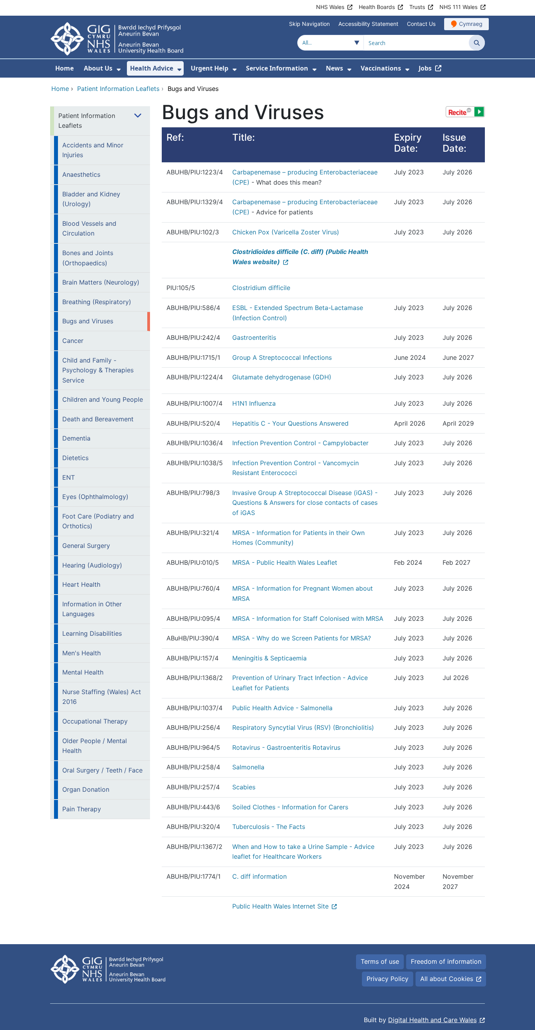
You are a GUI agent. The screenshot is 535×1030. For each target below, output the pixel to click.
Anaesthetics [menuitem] (81, 174)
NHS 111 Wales (458, 7)
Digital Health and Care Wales (432, 1020)
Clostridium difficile (261, 288)
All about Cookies (446, 979)
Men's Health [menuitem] (81, 653)
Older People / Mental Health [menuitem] (94, 746)
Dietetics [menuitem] (75, 458)
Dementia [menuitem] (76, 438)
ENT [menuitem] (68, 477)
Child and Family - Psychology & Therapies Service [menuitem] (98, 370)
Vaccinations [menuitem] (381, 68)
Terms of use (380, 961)
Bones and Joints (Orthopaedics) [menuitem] (87, 258)
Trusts (417, 7)
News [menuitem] (334, 68)
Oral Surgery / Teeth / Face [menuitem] (102, 770)
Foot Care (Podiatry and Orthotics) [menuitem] (98, 521)
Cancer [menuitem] (72, 341)
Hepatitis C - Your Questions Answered (290, 423)
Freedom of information (446, 961)
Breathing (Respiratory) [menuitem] (96, 302)
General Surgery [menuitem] (86, 545)
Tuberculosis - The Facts (268, 827)
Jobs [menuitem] (425, 68)
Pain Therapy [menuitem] (81, 809)
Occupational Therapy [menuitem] (95, 721)
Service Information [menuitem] (277, 68)
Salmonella (248, 767)
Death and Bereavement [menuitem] (98, 419)
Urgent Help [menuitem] (209, 68)
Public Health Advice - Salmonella (282, 708)
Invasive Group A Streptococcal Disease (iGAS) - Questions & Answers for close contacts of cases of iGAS (305, 503)
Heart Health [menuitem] (81, 584)
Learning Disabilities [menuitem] (92, 633)
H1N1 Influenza (254, 403)
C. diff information (259, 876)
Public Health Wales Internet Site (280, 906)
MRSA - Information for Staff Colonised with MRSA (307, 618)
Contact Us (421, 23)
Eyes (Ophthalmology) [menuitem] (95, 496)
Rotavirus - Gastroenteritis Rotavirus (286, 747)
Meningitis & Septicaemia (269, 658)
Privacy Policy (387, 979)
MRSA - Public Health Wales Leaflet (284, 562)
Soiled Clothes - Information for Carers (290, 807)
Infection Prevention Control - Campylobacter (300, 443)
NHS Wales (330, 7)
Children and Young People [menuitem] (102, 399)
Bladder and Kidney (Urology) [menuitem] (91, 199)
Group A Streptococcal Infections (282, 357)
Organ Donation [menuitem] (85, 789)
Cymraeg (471, 23)
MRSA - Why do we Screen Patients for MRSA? (301, 638)
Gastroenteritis (254, 337)
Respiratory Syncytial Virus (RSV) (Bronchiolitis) (303, 727)
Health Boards (377, 7)
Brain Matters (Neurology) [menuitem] (100, 282)
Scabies (243, 787)
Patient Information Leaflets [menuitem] (86, 121)
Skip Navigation (309, 23)
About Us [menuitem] (98, 68)
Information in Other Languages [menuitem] (92, 609)
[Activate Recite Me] (465, 111)
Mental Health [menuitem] (82, 672)
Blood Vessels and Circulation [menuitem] (89, 228)
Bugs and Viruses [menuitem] (87, 321)
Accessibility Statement (368, 23)
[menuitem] (118, 69)
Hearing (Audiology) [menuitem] (92, 565)
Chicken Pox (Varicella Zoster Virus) (285, 232)
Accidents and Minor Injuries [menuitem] (92, 150)
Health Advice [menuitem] (151, 68)
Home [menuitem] (64, 68)
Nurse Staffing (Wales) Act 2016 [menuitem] (101, 697)
